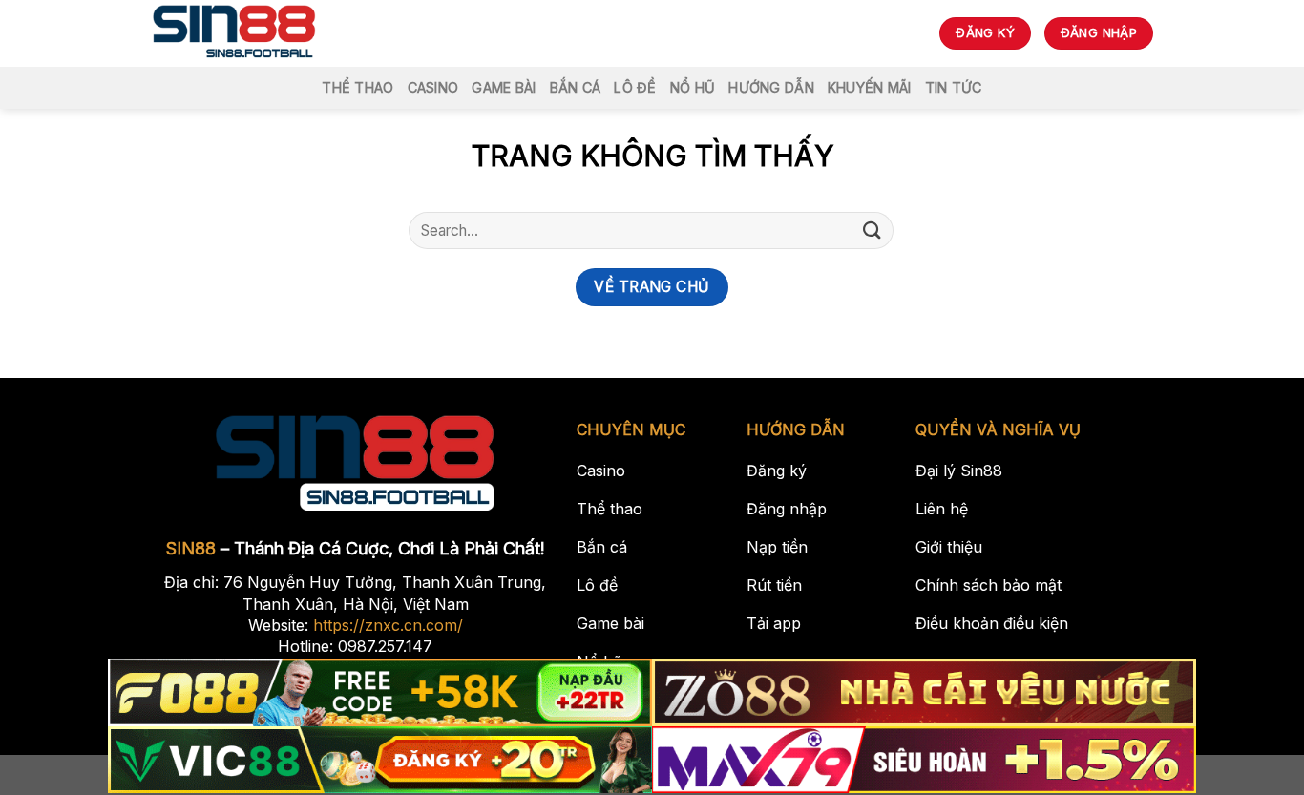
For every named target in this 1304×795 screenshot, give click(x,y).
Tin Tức (953, 87)
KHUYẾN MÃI (870, 87)
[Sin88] (234, 33)
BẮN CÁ (575, 87)
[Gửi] (872, 230)
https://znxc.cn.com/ (388, 625)
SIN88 (191, 548)
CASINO (433, 87)
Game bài (504, 87)
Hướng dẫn (771, 87)
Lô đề (635, 87)
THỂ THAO (357, 87)
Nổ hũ (692, 87)
